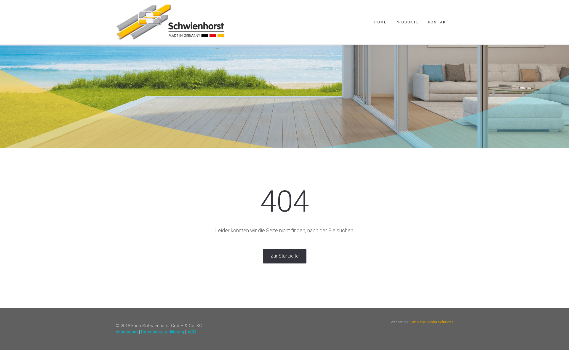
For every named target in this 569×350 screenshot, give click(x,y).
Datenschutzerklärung (162, 332)
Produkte (407, 22)
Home (380, 22)
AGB (191, 332)
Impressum (127, 332)
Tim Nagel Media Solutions (431, 322)
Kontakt (438, 22)
